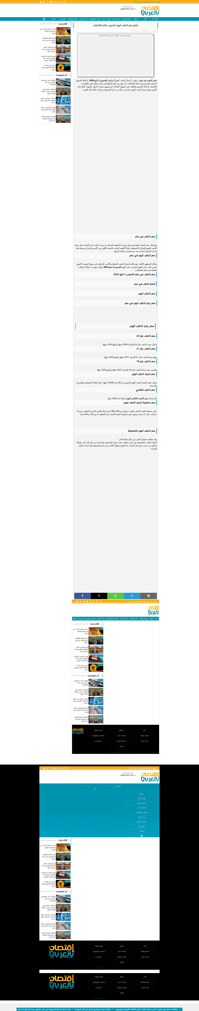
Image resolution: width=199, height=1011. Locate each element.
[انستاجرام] (54, 2)
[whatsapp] (115, 596)
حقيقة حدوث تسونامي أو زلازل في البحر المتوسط (93, 1009)
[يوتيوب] (51, 2)
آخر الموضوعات (93, 675)
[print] (148, 596)
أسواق (136, 19)
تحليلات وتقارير (73, 19)
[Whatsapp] (57, 2)
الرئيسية (155, 19)
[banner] (77, 9)
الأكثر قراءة (94, 624)
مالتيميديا (63, 19)
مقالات (53, 19)
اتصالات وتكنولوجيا (95, 19)
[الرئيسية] (41, 2)
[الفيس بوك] (44, 2)
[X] (99, 596)
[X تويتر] (47, 2)
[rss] (64, 2)
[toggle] (44, 18)
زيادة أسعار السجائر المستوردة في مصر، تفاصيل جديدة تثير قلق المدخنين (44, 1009)
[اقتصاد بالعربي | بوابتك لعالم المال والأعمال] (150, 11)
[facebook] (82, 596)
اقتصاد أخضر (107, 19)
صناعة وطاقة (116, 19)
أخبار (145, 19)
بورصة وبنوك (126, 19)
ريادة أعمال (83, 19)
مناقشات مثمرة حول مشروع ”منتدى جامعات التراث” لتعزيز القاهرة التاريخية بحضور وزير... (146, 1009)
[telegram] (132, 596)
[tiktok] (61, 2)
